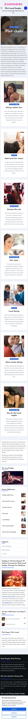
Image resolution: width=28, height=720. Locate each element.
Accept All (14, 709)
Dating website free (14, 107)
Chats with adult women (8, 596)
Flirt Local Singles (13, 8)
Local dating (14, 311)
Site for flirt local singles (9, 532)
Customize (14, 713)
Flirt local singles (14, 27)
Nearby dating (14, 206)
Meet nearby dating (14, 362)
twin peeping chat (7, 602)
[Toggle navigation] (1, 8)
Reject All (14, 716)
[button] (25, 30)
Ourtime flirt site (14, 209)
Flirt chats (14, 31)
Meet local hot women (14, 158)
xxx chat (14, 155)
